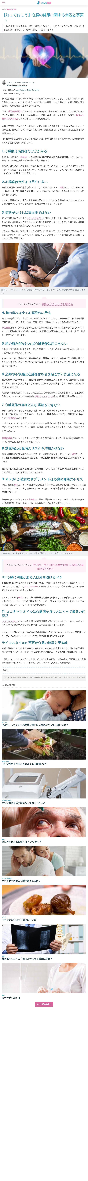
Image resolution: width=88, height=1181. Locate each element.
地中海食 (31, 499)
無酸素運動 (7, 438)
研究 (62, 187)
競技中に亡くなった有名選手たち (57, 304)
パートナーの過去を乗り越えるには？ (21, 880)
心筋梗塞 (6, 327)
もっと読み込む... (44, 1004)
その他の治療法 (6, 800)
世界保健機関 (14, 111)
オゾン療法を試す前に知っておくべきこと (23, 802)
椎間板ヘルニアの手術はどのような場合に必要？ (27, 958)
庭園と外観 (5, 761)
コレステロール (32, 586)
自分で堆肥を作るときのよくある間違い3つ (24, 764)
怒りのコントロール (44, 396)
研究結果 (12, 418)
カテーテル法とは (11, 997)
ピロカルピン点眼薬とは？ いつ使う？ (21, 841)
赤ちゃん (4, 722)
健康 (3, 9)
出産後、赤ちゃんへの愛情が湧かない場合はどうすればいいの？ (35, 725)
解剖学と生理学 (11, 9)
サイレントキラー (35, 218)
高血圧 (23, 157)
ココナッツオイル (10, 621)
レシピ (4, 917)
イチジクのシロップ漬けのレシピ (19, 919)
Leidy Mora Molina (19, 85)
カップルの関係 (6, 878)
